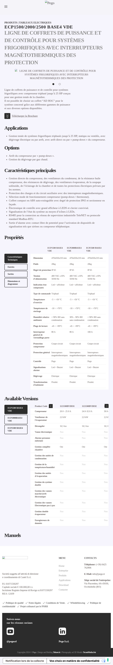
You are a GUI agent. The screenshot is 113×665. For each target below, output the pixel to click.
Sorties (11, 274)
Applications (64, 580)
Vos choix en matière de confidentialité (74, 660)
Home (61, 566)
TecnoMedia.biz (89, 652)
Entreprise (63, 570)
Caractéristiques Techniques (15, 258)
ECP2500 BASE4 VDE (15, 429)
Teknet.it (56, 652)
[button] (5, 6)
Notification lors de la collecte (25, 660)
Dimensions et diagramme (14, 282)
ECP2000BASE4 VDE (15, 419)
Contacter (63, 589)
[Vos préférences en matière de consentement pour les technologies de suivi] (108, 660)
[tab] (53, 84)
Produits (62, 575)
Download (64, 585)
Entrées (11, 267)
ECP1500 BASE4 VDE (15, 409)
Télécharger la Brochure (25, 115)
